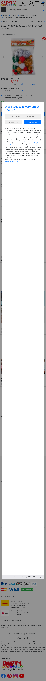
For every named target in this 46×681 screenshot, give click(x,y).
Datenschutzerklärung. (11, 161)
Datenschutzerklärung (20, 577)
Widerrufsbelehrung (34, 577)
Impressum (9, 577)
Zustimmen (33, 122)
